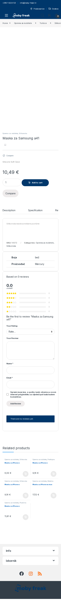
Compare (9, 156)
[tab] (9, 211)
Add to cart (37, 182)
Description (9, 210)
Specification (35, 210)
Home (5, 23)
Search (42, 15)
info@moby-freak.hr (28, 3)
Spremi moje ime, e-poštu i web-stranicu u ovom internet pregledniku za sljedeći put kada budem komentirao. (33, 394)
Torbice (43, 23)
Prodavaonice (39, 9)
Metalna (50, 481)
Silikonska (23, 133)
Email (9, 378)
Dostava (55, 9)
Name (9, 363)
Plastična (22, 503)
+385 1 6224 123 (9, 3)
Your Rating (11, 326)
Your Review (12, 338)
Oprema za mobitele (23, 23)
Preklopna (51, 459)
